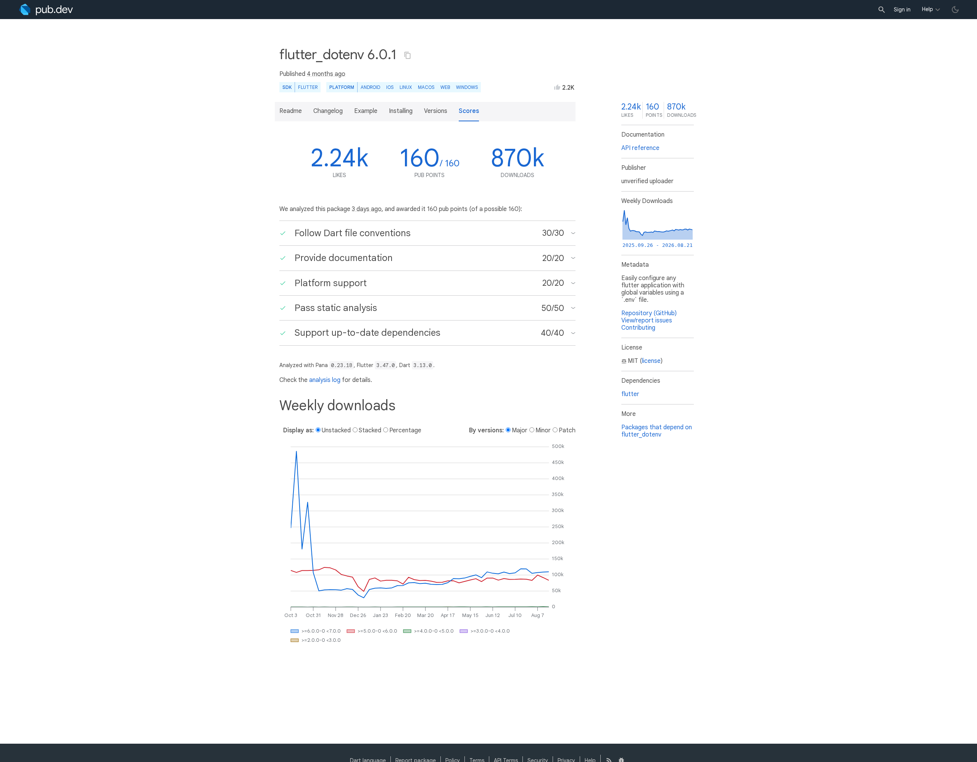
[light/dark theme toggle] (955, 9)
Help (927, 9)
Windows (467, 87)
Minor (543, 430)
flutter (630, 394)
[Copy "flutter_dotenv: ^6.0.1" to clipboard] (407, 55)
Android (370, 87)
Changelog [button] (328, 111)
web (445, 87)
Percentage (405, 430)
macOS (426, 87)
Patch (567, 430)
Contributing (638, 328)
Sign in (902, 9)
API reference (640, 148)
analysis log (324, 380)
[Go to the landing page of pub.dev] (46, 9)
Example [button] (365, 111)
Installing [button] (401, 111)
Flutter (308, 87)
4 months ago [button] (326, 74)
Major (519, 430)
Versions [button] (435, 111)
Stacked (370, 430)
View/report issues (646, 320)
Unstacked (336, 430)
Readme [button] (290, 111)
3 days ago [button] (367, 209)
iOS (389, 87)
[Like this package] (557, 87)
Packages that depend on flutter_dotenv (656, 431)
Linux (406, 87)
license (651, 361)
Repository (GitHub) (649, 313)
